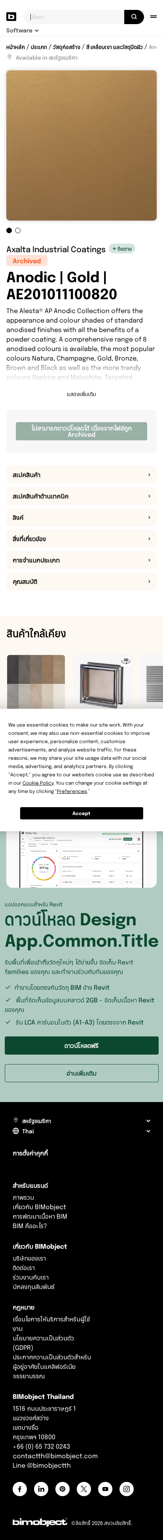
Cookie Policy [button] (38, 782)
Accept (81, 813)
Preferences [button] (72, 791)
